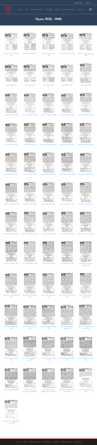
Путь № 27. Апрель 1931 (30, 204)
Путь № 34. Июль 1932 (67, 233)
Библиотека (80, 9)
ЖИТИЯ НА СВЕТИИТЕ (68, 9)
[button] (90, 9)
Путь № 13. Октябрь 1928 (48, 115)
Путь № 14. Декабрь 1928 (67, 115)
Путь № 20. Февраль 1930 (85, 144)
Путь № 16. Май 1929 (11, 144)
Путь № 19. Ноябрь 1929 (67, 144)
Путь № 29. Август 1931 (67, 204)
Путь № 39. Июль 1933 (67, 263)
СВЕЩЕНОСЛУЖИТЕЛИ (37, 9)
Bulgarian (79, 2)
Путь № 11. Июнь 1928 (11, 115)
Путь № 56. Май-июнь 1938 (11, 389)
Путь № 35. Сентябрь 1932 (86, 233)
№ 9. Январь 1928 (67, 85)
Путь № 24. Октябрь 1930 (67, 174)
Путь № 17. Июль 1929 (30, 144)
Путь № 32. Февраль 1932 (29, 233)
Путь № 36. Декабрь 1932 (11, 263)
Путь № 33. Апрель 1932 (49, 233)
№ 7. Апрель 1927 (30, 85)
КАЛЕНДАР (57, 9)
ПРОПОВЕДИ (48, 9)
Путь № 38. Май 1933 (48, 263)
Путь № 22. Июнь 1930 (29, 174)
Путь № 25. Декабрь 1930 (85, 174)
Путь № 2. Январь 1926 (30, 53)
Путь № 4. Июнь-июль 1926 (67, 53)
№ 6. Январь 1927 (11, 85)
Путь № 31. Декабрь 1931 (11, 233)
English (88, 2)
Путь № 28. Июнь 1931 (48, 204)
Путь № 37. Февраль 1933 (30, 263)
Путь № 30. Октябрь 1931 (85, 204)
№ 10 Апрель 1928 (86, 85)
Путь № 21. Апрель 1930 (11, 174)
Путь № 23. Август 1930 (48, 174)
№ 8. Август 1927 (48, 85)
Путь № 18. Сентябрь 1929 (48, 144)
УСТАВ (27, 9)
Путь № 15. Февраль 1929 (86, 115)
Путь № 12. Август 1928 (30, 115)
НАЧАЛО (20, 9)
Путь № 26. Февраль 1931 (11, 204)
